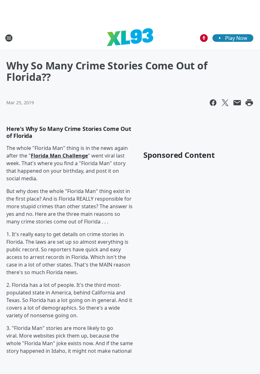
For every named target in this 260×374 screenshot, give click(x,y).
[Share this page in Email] (237, 102)
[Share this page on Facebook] (213, 102)
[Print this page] (249, 102)
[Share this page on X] (225, 102)
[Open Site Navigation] (9, 38)
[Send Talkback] (204, 38)
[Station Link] (130, 38)
